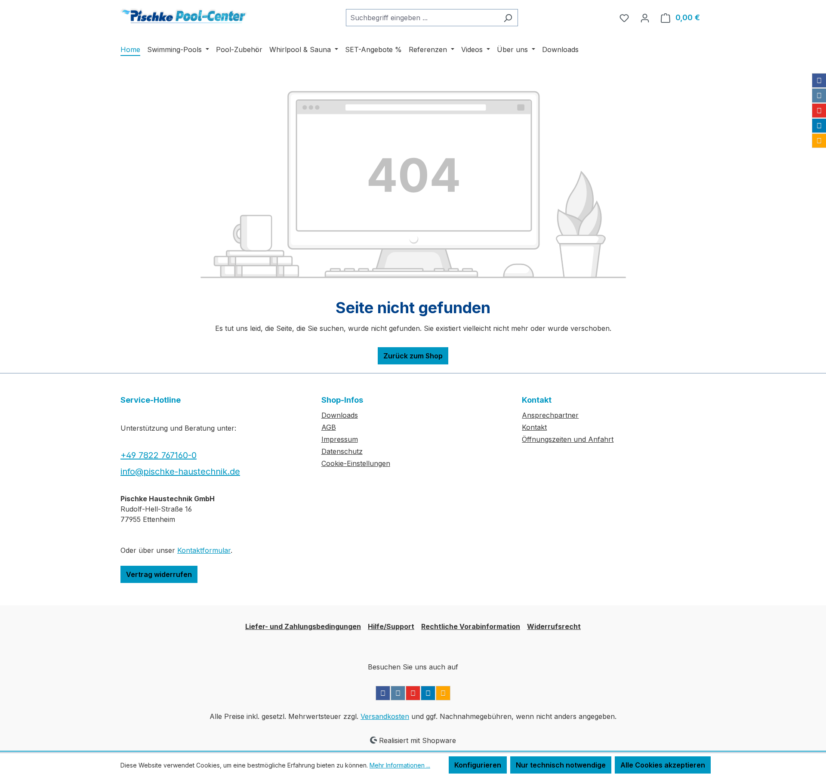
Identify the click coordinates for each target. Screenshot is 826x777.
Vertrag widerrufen (159, 574)
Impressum (339, 439)
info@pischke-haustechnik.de (180, 471)
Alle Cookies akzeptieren (662, 765)
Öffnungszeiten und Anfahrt (567, 439)
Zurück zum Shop (413, 356)
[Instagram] (819, 95)
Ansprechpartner (550, 415)
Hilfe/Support (391, 626)
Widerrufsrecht (554, 626)
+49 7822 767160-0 (158, 455)
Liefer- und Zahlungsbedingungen (303, 626)
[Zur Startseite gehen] (185, 16)
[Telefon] (819, 141)
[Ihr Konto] (645, 17)
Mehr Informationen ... (400, 765)
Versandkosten (385, 716)
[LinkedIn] (819, 126)
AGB (328, 427)
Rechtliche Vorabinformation (470, 626)
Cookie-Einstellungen (355, 463)
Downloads (339, 415)
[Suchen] (508, 17)
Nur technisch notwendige (561, 765)
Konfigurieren (477, 765)
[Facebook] (819, 80)
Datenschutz (342, 451)
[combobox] (422, 17)
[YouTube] (819, 110)
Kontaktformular (204, 550)
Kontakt (534, 427)
